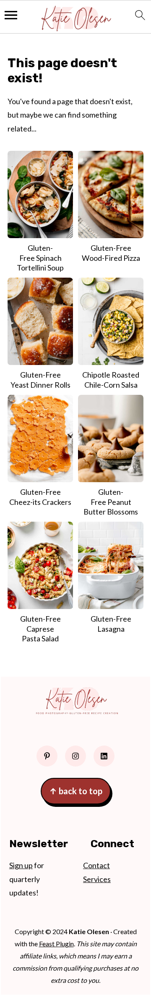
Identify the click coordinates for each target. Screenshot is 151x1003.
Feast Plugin (56, 944)
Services (97, 879)
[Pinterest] (46, 756)
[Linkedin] (104, 756)
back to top (75, 791)
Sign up (21, 865)
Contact (96, 865)
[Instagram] (75, 756)
